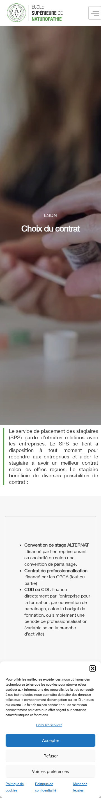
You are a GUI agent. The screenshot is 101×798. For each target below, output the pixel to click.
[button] (92, 668)
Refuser (50, 755)
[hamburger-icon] (94, 13)
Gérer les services (49, 725)
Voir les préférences (50, 771)
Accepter (50, 740)
